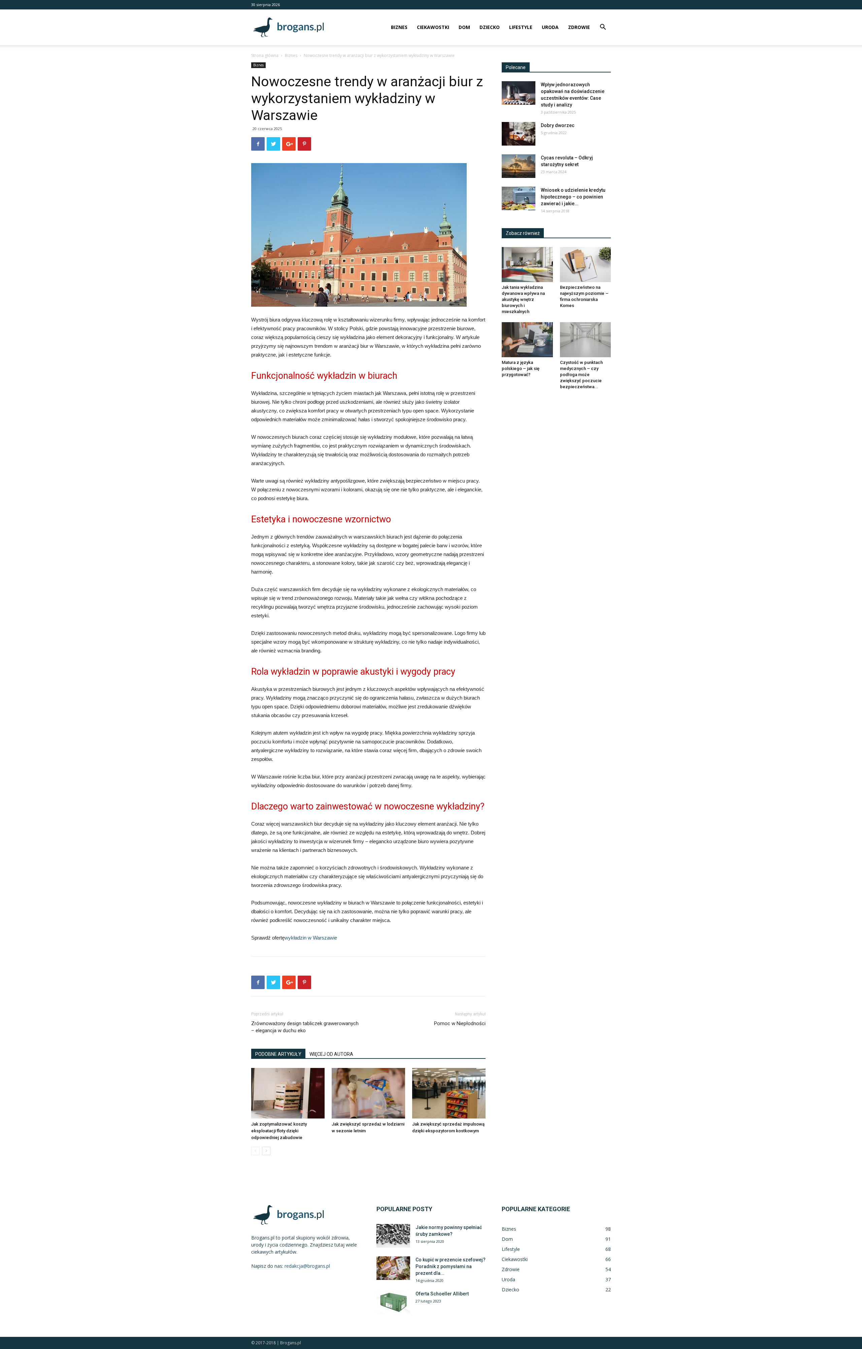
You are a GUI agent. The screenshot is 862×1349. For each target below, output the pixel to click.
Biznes (399, 27)
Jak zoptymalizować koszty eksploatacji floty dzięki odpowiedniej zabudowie (279, 1131)
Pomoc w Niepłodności (460, 1023)
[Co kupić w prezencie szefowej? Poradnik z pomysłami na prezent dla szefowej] (393, 1268)
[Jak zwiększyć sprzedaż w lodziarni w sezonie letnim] (368, 1093)
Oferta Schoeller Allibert (442, 1293)
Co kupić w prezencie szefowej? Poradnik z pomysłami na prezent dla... (451, 1266)
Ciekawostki (433, 27)
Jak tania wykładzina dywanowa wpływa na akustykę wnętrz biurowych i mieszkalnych (523, 299)
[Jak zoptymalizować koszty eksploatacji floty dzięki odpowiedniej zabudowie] (288, 1093)
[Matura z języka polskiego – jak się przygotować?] (527, 339)
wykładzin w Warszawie (311, 938)
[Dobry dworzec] (518, 134)
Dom (464, 27)
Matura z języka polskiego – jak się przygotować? (520, 368)
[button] (603, 28)
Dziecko (489, 27)
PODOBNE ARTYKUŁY (278, 1054)
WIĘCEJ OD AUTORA (331, 1054)
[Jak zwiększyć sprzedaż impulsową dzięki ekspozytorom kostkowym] (449, 1093)
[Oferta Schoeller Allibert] (393, 1302)
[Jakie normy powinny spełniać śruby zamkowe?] (393, 1236)
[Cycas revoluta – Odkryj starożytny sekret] (518, 166)
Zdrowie (579, 27)
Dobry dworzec (557, 125)
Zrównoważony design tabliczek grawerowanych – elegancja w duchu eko (305, 1027)
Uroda (550, 27)
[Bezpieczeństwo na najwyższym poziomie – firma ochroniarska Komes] (585, 264)
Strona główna (264, 55)
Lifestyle (520, 27)
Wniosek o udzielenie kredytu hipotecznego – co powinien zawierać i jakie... (573, 196)
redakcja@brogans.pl (307, 1266)
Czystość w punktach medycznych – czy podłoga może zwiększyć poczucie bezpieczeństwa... (581, 374)
